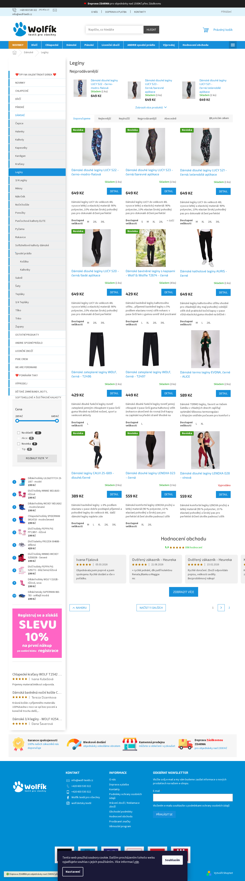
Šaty (18, 286)
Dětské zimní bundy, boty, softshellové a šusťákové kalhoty (38, 393)
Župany (19, 327)
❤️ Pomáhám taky (26, 375)
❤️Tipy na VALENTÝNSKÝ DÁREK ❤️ (35, 75)
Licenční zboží (24, 351)
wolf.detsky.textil (81, 803)
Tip (26, 449)
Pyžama (19, 229)
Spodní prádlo (23, 253)
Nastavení (73, 872)
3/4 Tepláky (22, 302)
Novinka (28, 444)
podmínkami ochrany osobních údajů (208, 806)
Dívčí (18, 99)
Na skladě (30, 433)
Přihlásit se (164, 814)
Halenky (19, 132)
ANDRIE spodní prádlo (29, 343)
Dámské (20, 115)
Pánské (19, 107)
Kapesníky (21, 148)
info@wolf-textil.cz (82, 780)
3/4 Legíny (21, 180)
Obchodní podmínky (120, 812)
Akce (27, 438)
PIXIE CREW (21, 359)
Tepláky (20, 294)
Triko (18, 319)
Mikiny (18, 188)
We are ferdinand (26, 367)
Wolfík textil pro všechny (85, 797)
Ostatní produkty (27, 335)
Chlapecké (21, 91)
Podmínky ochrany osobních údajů (125, 796)
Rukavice (20, 237)
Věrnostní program (120, 826)
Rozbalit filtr (35, 458)
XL (154, 222)
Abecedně (170, 119)
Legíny (19, 172)
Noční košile (22, 205)
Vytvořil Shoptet (223, 873)
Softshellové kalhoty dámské (32, 245)
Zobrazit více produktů (149, 107)
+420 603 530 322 (81, 786)
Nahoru (81, 607)
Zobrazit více (183, 592)
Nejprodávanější (147, 119)
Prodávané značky (120, 822)
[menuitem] (18, 45)
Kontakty (140, 12)
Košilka (24, 262)
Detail (114, 191)
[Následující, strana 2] (221, 607)
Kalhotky (25, 270)
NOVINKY (20, 83)
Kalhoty (19, 140)
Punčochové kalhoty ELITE (30, 221)
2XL (95, 222)
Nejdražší (124, 119)
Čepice (19, 123)
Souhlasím (172, 860)
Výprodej (21, 384)
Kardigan (20, 156)
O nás (94, 12)
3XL (103, 222)
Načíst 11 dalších (151, 607)
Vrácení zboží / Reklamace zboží (124, 805)
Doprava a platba (115, 12)
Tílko (18, 310)
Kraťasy (19, 164)
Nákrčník (20, 197)
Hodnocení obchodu (183, 538)
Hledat (151, 29)
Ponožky (20, 213)
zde (136, 862)
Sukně (18, 278)
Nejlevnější (104, 119)
